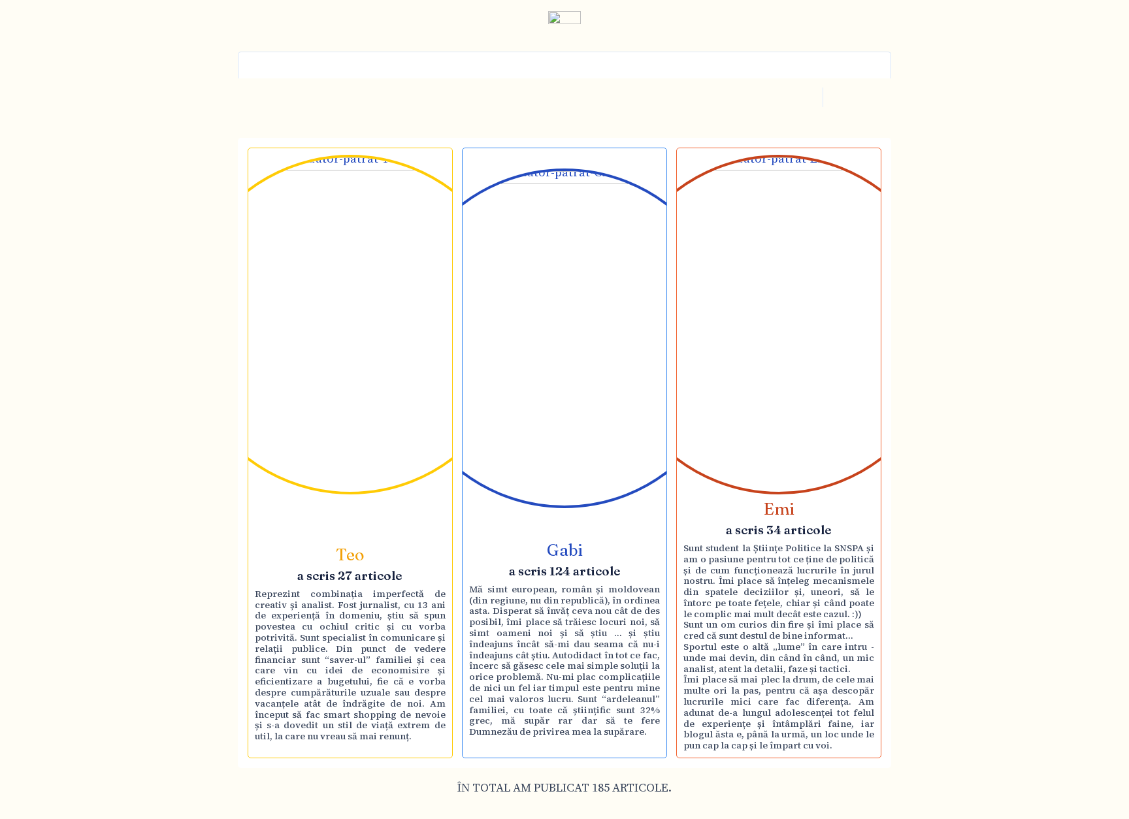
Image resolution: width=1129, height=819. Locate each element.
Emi (779, 509)
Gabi (565, 550)
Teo (350, 554)
